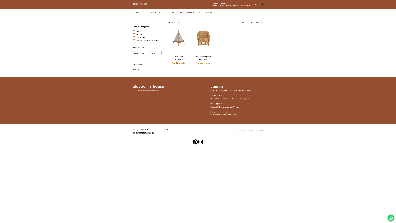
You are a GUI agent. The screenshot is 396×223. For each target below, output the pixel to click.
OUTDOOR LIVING (155, 13)
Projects (172, 13)
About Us (207, 13)
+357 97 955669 (220, 4)
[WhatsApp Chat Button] (391, 218)
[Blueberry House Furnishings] (141, 4)
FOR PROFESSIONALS (188, 13)
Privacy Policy (241, 130)
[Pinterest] (195, 142)
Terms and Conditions (255, 130)
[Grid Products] (243, 22)
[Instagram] (200, 142)
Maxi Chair (179, 57)
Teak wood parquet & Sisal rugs (147, 40)
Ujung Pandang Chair (203, 57)
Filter (136, 53)
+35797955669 (222, 112)
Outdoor (139, 34)
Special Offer (140, 37)
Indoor (138, 31)
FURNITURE (137, 13)
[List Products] (245, 22)
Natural (135, 69)
